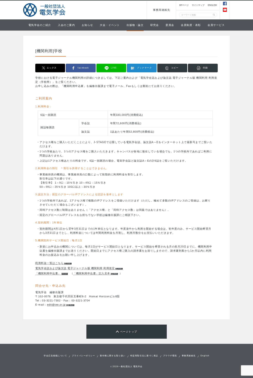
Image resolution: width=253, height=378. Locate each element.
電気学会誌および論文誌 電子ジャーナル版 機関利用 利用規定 (75, 268)
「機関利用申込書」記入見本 (91, 273)
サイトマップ (198, 5)
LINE (114, 67)
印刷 (205, 67)
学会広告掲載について (55, 355)
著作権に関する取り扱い (112, 355)
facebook (83, 67)
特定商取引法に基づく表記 (144, 355)
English (205, 355)
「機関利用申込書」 (48, 273)
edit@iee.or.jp (56, 304)
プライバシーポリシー (83, 355)
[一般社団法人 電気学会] (44, 10)
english (212, 5)
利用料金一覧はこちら (49, 263)
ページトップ (128, 331)
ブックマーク (144, 67)
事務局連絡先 (161, 9)
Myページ (184, 5)
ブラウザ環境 (170, 355)
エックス (52, 67)
